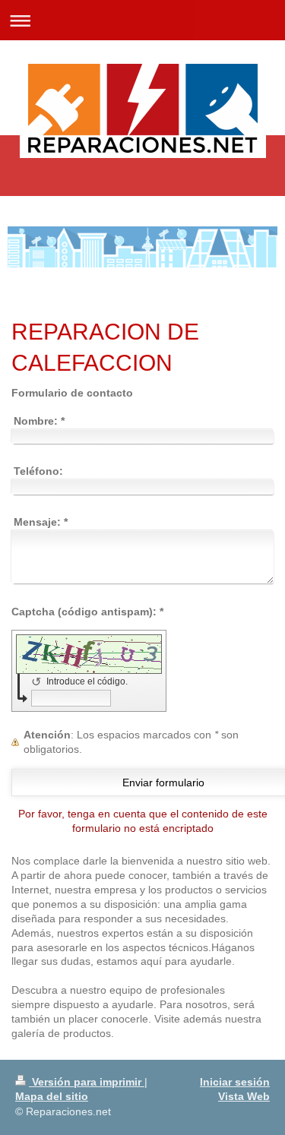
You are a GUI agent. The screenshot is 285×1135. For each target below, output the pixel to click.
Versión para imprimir (86, 1082)
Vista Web (244, 1096)
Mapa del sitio (51, 1096)
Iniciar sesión (235, 1082)
